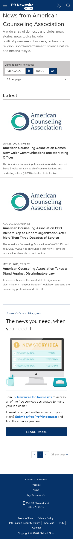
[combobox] (41, 71)
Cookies (37, 528)
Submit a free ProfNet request (36, 416)
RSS (61, 523)
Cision (43, 533)
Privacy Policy (45, 518)
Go (52, 71)
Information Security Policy (24, 523)
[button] (29, 71)
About (36, 490)
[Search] (68, 5)
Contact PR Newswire (36, 479)
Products (36, 485)
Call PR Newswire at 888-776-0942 (37, 505)
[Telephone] (58, 5)
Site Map (49, 523)
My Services (34, 495)
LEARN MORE (36, 431)
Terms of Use (25, 518)
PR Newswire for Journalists (32, 397)
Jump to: (19, 65)
